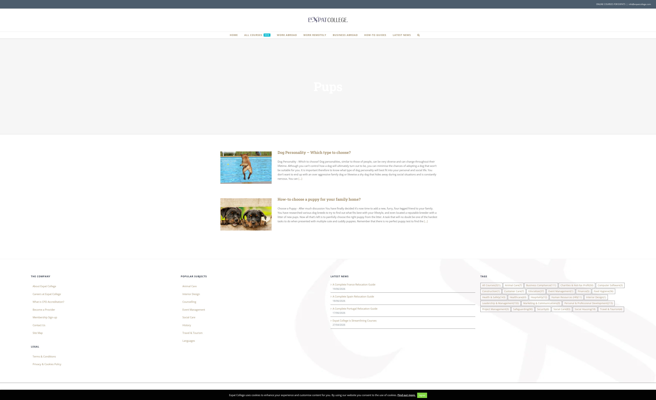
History (186, 325)
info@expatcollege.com (640, 4)
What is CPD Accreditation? (48, 301)
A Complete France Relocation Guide (354, 284)
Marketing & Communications (541, 303)
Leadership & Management (500, 303)
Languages (188, 340)
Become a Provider (44, 309)
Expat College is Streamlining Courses (355, 320)
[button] (418, 35)
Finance (583, 291)
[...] (300, 178)
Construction (491, 291)
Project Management (495, 309)
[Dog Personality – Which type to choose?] (246, 167)
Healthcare (518, 297)
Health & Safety (493, 297)
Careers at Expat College (47, 294)
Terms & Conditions (44, 356)
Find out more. (407, 395)
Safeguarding (523, 309)
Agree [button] (422, 395)
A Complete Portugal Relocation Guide (355, 308)
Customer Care (514, 291)
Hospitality (539, 297)
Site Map (38, 333)
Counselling (189, 301)
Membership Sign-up (45, 317)
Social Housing (585, 309)
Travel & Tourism (192, 333)
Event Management (193, 309)
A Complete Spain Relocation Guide (353, 296)
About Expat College (44, 286)
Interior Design (191, 294)
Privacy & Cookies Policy (47, 364)
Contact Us (39, 325)
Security (543, 309)
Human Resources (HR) (566, 297)
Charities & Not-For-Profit (577, 285)
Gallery (251, 167)
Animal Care (189, 286)
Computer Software (610, 285)
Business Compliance (541, 285)
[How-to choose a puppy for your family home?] (246, 214)
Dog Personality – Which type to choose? (241, 167)
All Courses (491, 285)
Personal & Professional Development (588, 303)
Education (536, 291)
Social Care (188, 317)
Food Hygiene (603, 291)
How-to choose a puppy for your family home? (241, 214)
